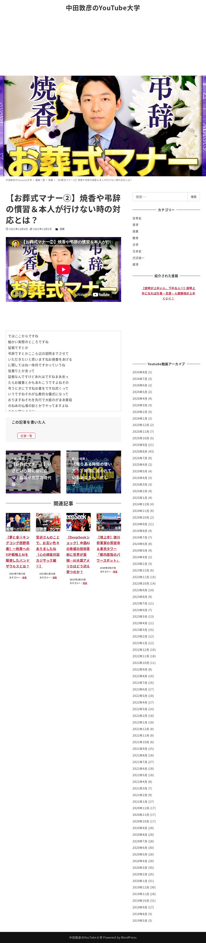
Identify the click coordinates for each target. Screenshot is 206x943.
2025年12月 (141, 425)
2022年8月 (140, 676)
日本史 (137, 251)
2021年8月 (140, 755)
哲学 (136, 225)
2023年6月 (140, 610)
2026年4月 (140, 398)
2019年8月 (140, 914)
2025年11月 (141, 431)
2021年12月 (141, 729)
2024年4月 (140, 557)
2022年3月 (140, 709)
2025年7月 (140, 458)
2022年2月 (140, 716)
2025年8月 (140, 451)
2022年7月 (140, 683)
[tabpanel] (168, 318)
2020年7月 (140, 841)
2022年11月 (141, 656)
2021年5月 (140, 775)
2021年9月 (140, 749)
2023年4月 (140, 623)
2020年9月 (140, 828)
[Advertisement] (103, 45)
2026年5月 (140, 392)
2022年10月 (141, 663)
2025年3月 (140, 484)
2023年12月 (141, 570)
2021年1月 (140, 802)
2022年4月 (140, 702)
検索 (194, 197)
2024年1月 (140, 564)
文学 (136, 244)
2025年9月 (140, 445)
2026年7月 (140, 379)
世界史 (137, 218)
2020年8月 (140, 835)
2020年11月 (141, 815)
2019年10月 (141, 901)
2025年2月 (140, 491)
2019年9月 (140, 907)
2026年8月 (140, 372)
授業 (62, 229)
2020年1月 (140, 881)
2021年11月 (141, 735)
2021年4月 (140, 782)
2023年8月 (140, 597)
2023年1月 (140, 643)
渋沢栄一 (138, 258)
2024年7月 (140, 537)
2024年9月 (140, 524)
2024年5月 (140, 550)
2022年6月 (140, 689)
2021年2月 (140, 795)
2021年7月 (140, 762)
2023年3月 (140, 630)
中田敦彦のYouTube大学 (103, 7)
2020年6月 (140, 848)
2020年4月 (140, 861)
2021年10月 (141, 742)
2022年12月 (141, 650)
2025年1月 (140, 498)
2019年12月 (141, 887)
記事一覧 (26, 436)
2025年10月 (141, 438)
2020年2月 (140, 874)
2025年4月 (140, 478)
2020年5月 (140, 854)
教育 (136, 238)
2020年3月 (140, 868)
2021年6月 (140, 769)
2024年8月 (140, 531)
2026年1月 (140, 418)
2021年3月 (140, 788)
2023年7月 (140, 603)
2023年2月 (140, 636)
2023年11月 (141, 577)
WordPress (129, 937)
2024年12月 (141, 504)
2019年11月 (141, 894)
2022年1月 (140, 722)
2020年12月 (141, 808)
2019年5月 (140, 920)
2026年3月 (140, 405)
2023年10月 (141, 583)
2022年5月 (140, 696)
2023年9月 (140, 590)
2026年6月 (140, 385)
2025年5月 (140, 471)
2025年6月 (140, 464)
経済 (136, 264)
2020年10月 (141, 821)
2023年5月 (140, 616)
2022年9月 (140, 669)
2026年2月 (140, 412)
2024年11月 (141, 511)
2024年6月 (140, 544)
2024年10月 (141, 517)
